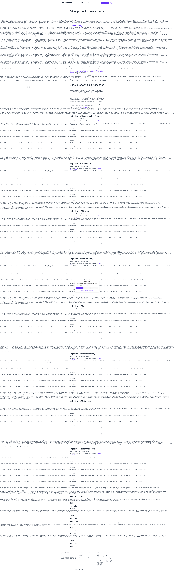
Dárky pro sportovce (95, 71)
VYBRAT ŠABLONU (105, 2)
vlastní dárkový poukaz (83, 107)
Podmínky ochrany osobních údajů (89, 290)
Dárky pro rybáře (80, 71)
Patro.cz (75, 121)
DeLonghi (75, 169)
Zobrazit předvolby (94, 288)
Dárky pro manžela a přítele (75, 70)
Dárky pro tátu (84, 70)
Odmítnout (87, 288)
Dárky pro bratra (73, 71)
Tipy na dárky (76, 25)
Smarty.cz (100, 120)
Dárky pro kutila (87, 71)
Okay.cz (71, 121)
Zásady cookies (82, 290)
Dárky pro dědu (90, 70)
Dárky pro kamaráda (98, 70)
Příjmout (79, 288)
